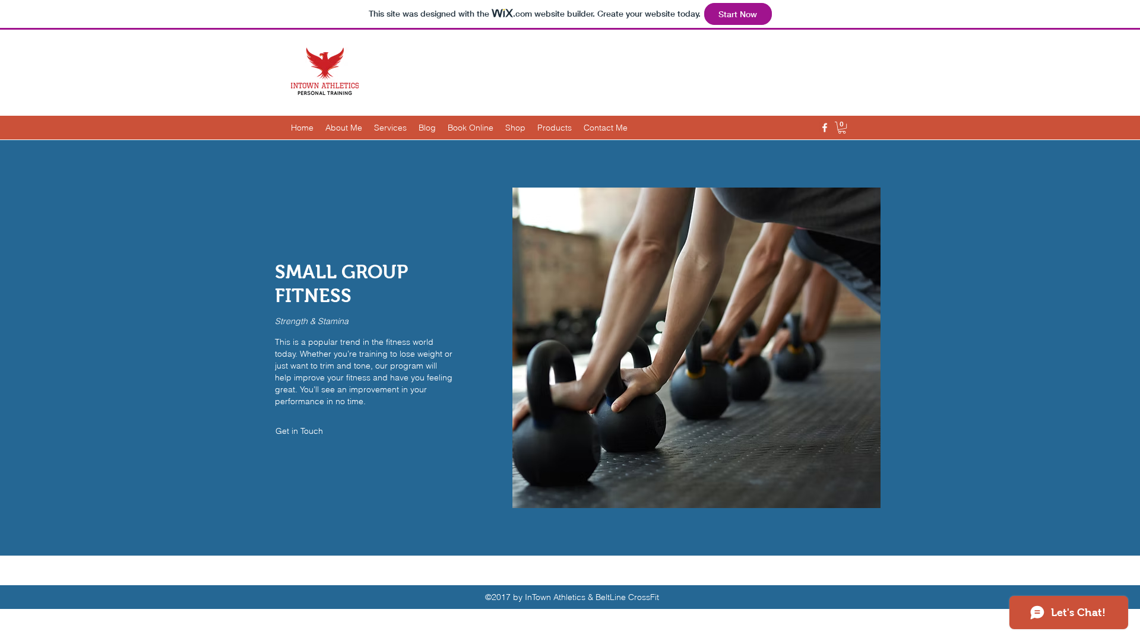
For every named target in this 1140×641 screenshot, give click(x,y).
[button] (842, 128)
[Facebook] (825, 128)
